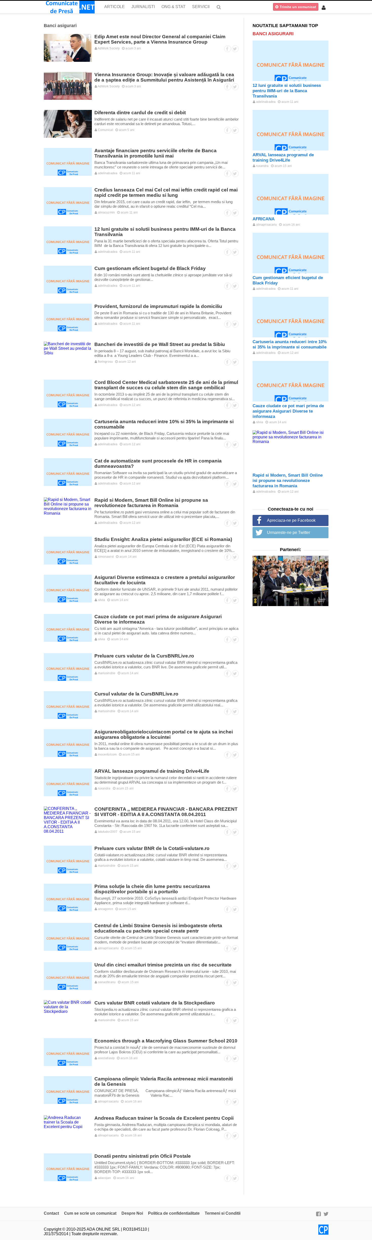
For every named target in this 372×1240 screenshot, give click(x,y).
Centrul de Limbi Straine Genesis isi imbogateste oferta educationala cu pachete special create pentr (158, 928)
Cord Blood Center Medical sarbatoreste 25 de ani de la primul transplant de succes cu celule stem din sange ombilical (166, 385)
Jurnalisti (143, 7)
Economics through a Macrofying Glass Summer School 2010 (165, 1040)
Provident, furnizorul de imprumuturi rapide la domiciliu (158, 306)
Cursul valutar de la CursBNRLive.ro (136, 693)
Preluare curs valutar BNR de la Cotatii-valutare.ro (152, 848)
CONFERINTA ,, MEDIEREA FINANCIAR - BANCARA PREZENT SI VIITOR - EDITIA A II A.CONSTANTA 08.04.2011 (166, 811)
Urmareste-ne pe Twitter (288, 532)
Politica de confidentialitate (174, 1213)
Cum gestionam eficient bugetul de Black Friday (150, 268)
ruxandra (104, 788)
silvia (101, 600)
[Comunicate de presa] (69, 7)
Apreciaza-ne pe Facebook (291, 520)
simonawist (105, 556)
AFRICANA (264, 219)
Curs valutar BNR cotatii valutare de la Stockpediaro (154, 1002)
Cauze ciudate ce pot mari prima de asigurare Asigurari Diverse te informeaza (288, 411)
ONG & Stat (173, 7)
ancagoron (105, 909)
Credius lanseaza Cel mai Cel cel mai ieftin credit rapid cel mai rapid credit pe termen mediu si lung (166, 192)
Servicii (201, 7)
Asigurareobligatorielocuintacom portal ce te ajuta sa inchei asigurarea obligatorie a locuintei (163, 734)
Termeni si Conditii (222, 1213)
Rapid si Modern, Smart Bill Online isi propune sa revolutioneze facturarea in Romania (151, 502)
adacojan (104, 1178)
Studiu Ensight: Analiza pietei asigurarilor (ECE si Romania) (163, 539)
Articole (114, 7)
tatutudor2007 (107, 832)
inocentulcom (107, 754)
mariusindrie (106, 673)
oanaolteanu (106, 982)
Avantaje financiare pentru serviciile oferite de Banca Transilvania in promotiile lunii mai (155, 153)
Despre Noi (132, 1213)
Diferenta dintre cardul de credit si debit (140, 112)
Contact (51, 1213)
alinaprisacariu (108, 948)
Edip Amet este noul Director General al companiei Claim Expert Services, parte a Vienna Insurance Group (159, 39)
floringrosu (105, 361)
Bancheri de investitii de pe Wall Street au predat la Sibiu (159, 344)
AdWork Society (108, 48)
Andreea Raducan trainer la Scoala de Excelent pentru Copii (164, 1118)
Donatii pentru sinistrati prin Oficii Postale (142, 1156)
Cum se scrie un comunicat (90, 1213)
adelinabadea (107, 173)
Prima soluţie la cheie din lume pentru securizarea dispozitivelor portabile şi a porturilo (152, 889)
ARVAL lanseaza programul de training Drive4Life (151, 771)
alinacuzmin (106, 212)
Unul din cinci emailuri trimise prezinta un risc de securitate (163, 964)
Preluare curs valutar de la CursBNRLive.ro (144, 655)
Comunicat (105, 130)
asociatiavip (106, 1058)
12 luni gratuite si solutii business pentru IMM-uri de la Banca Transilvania (287, 91)
